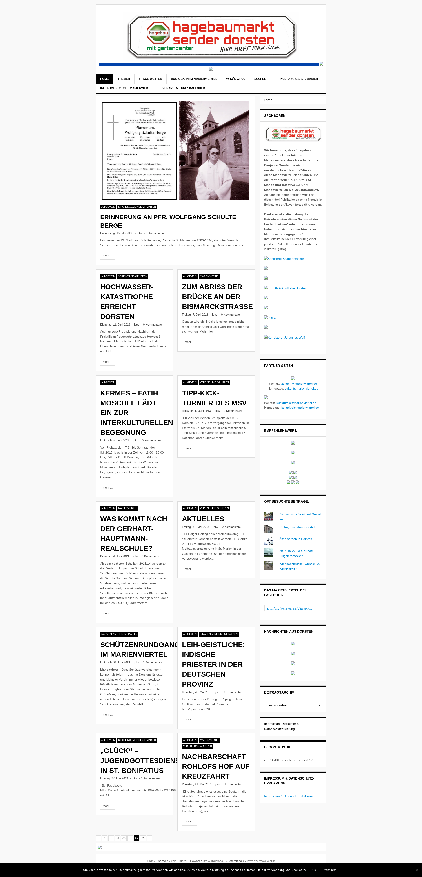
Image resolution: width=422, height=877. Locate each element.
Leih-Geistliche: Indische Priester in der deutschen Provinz (213, 664)
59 (117, 838)
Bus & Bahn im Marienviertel (194, 79)
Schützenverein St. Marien (119, 634)
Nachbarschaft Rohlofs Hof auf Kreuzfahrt (216, 766)
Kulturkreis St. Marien (299, 79)
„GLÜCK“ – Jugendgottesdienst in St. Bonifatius (142, 760)
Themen (124, 79)
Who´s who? (235, 79)
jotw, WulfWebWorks (261, 860)
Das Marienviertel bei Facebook (289, 608)
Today (151, 860)
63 (143, 838)
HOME (104, 79)
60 (124, 838)
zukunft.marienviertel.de (301, 388)
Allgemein (108, 206)
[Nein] (416, 870)
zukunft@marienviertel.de (299, 383)
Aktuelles (203, 519)
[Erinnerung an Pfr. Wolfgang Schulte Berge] (175, 150)
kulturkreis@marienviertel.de (296, 403)
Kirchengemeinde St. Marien (137, 206)
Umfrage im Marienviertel (297, 527)
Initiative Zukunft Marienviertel (126, 88)
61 (130, 838)
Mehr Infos (330, 870)
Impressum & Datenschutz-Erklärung (289, 796)
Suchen (260, 79)
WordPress (215, 860)
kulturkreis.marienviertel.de (300, 407)
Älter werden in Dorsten (295, 539)
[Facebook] (313, 84)
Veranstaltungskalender (183, 88)
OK (314, 870)
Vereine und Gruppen (132, 276)
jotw (139, 233)
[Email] (319, 84)
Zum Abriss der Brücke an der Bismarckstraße (217, 297)
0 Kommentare (155, 233)
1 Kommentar (233, 784)
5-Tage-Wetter (150, 79)
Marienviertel (209, 276)
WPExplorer (179, 860)
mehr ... (108, 255)
